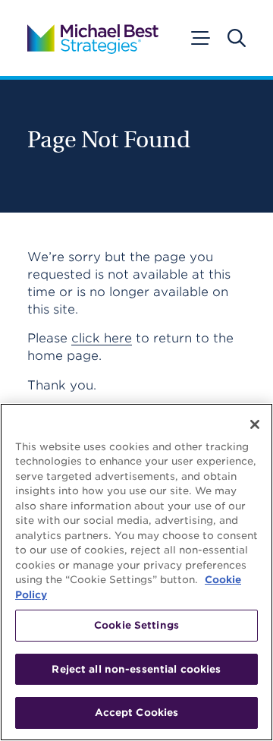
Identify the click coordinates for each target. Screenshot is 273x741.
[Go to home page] (92, 38)
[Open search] (237, 38)
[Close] (254, 424)
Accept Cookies (137, 712)
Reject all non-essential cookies (136, 669)
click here (101, 338)
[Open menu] (199, 38)
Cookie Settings (136, 625)
